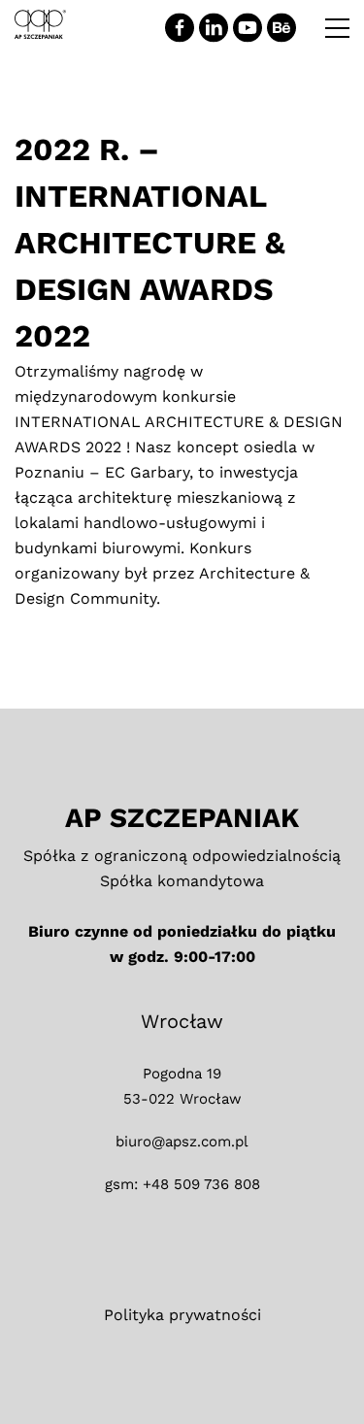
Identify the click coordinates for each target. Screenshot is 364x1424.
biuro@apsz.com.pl (182, 1141)
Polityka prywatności (182, 1315)
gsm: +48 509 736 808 (182, 1184)
